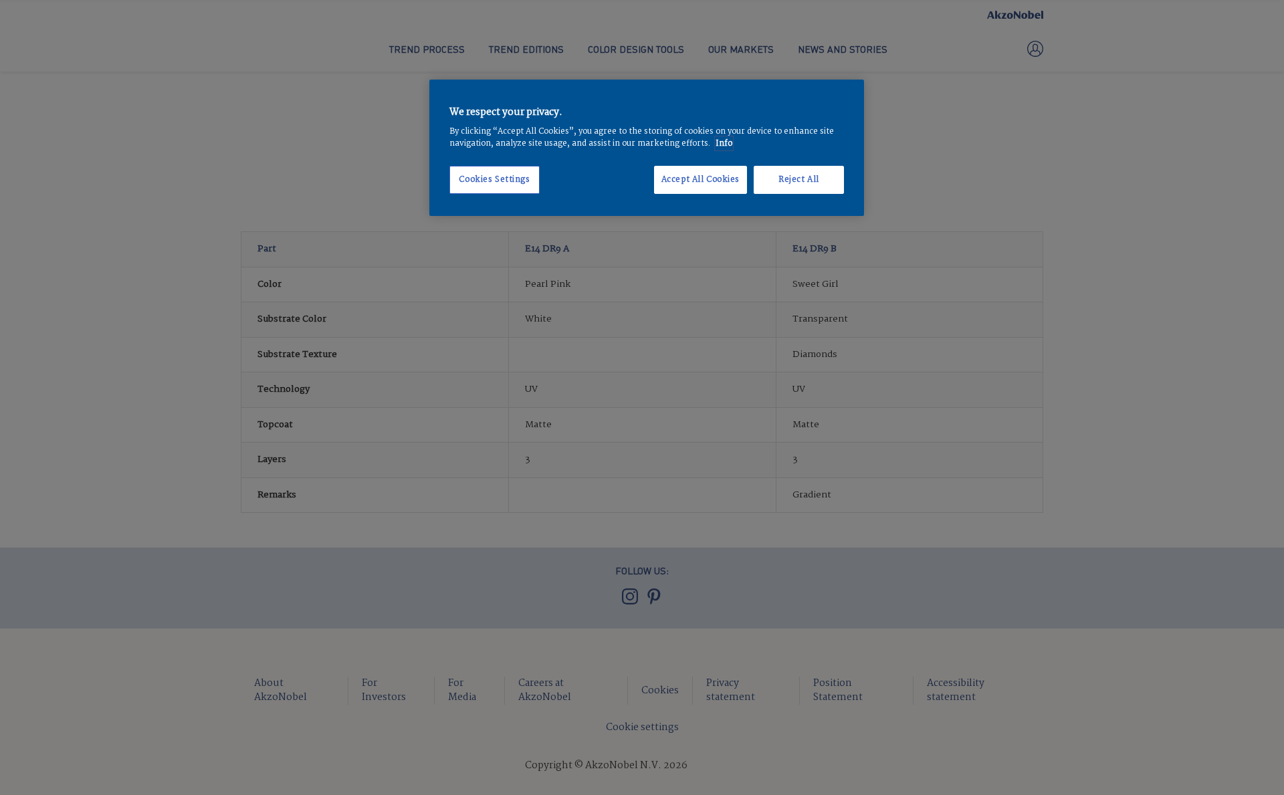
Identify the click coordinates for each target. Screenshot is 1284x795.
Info (724, 143)
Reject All (798, 179)
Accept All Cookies (700, 179)
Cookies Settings (494, 179)
